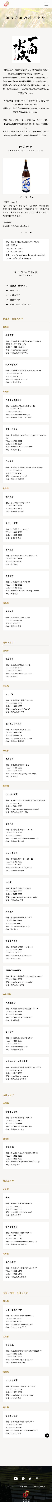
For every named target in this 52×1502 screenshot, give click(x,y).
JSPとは (10, 1486)
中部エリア (15, 295)
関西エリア (15, 300)
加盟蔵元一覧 (39, 1486)
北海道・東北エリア (19, 286)
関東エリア (15, 290)
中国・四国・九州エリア (21, 304)
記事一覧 (24, 1486)
